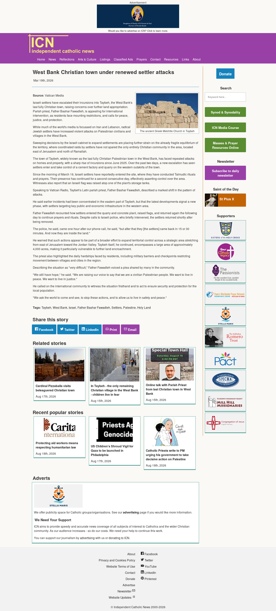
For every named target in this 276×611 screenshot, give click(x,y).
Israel (72, 307)
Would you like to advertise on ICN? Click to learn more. (138, 31)
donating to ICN (119, 538)
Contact (155, 59)
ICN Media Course (225, 127)
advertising (131, 512)
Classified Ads (123, 59)
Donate (225, 73)
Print (113, 329)
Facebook (45, 329)
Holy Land (144, 307)
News (52, 59)
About (197, 59)
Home (41, 59)
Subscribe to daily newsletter (225, 173)
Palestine (129, 307)
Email (131, 329)
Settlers (117, 307)
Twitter (69, 329)
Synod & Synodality (225, 112)
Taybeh (46, 307)
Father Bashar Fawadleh (94, 307)
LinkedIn (92, 329)
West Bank (60, 307)
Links (185, 59)
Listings (105, 59)
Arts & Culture (87, 59)
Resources (171, 59)
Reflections (67, 59)
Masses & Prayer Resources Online (225, 145)
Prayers (141, 59)
